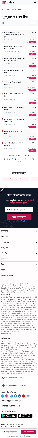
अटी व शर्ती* (23, 221)
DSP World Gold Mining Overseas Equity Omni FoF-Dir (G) (14, 34)
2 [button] (15, 159)
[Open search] (32, 2)
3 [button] (18, 159)
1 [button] (12, 159)
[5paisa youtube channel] (23, 396)
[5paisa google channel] (28, 396)
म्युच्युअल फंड (10, 9)
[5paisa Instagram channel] (6, 396)
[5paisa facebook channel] (15, 396)
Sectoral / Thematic (14, 51)
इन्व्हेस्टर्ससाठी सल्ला (6, 341)
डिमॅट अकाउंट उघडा (19, 217)
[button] (9, 183)
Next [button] (19, 162)
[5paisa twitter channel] (11, 396)
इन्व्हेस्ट (32, 42)
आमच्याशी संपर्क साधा (6, 333)
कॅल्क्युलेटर (4, 248)
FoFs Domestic (12, 63)
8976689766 (22, 385)
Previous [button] (7, 159)
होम (2, 9)
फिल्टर (7, 23)
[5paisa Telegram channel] (2, 396)
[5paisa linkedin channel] (19, 396)
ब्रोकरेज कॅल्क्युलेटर (13, 179)
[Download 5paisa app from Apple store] (25, 416)
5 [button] (25, 159)
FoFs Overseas (12, 40)
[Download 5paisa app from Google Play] (9, 416)
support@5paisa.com (15, 378)
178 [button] (33, 159)
